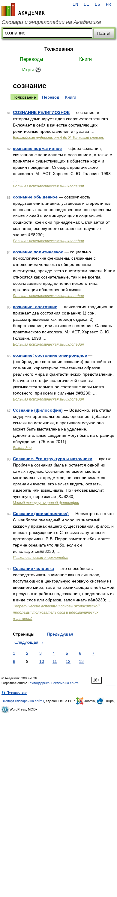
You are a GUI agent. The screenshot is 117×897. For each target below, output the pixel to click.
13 (81, 661)
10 (41, 661)
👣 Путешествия (14, 692)
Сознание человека (33, 568)
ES (97, 4)
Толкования (58, 49)
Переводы (31, 59)
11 (54, 661)
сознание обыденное (35, 197)
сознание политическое (38, 251)
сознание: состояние (35, 306)
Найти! (103, 33)
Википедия (22, 448)
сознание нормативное (37, 148)
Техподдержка (39, 683)
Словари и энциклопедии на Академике (51, 22)
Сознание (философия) (38, 410)
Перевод (50, 97)
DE (86, 4)
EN (75, 4)
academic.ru (23, 9)
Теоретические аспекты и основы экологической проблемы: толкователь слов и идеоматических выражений (56, 612)
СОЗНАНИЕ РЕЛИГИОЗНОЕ (41, 112)
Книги (85, 59)
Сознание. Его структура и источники (52, 458)
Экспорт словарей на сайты (23, 701)
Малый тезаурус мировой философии (46, 503)
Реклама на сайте (65, 683)
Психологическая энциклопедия (40, 558)
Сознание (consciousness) (41, 513)
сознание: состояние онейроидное (50, 355)
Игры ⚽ (31, 69)
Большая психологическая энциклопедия (48, 186)
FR (108, 4)
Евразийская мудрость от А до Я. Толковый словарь (58, 138)
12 (68, 661)
